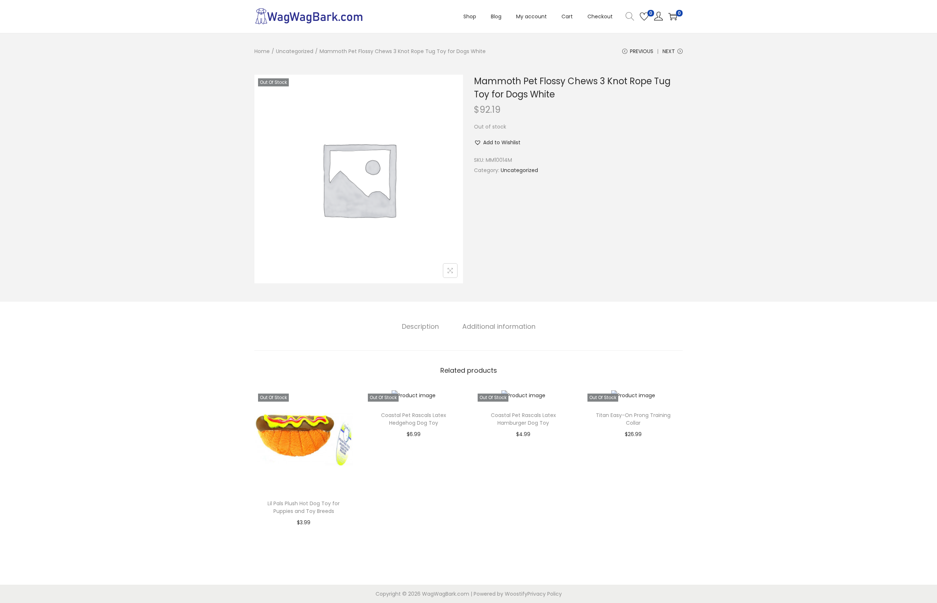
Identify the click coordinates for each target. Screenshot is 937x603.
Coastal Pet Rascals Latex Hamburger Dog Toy (523, 419)
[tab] (420, 326)
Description (420, 326)
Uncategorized (294, 51)
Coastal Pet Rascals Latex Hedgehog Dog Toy (413, 419)
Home (262, 51)
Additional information (498, 326)
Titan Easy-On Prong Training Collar (633, 419)
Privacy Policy (544, 594)
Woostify (516, 594)
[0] (644, 16)
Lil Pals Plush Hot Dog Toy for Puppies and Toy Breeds (304, 507)
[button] (497, 142)
